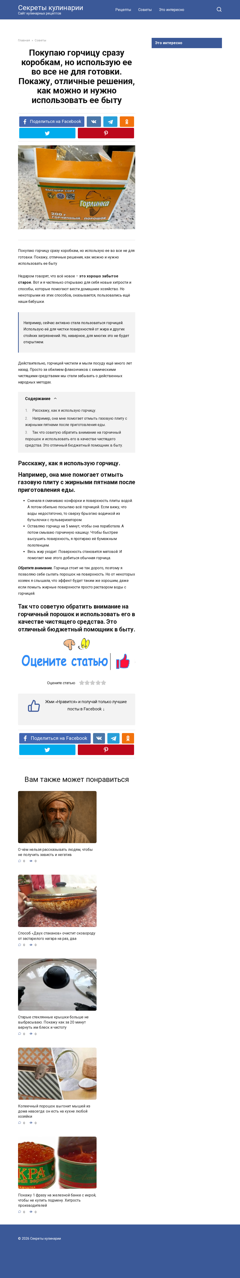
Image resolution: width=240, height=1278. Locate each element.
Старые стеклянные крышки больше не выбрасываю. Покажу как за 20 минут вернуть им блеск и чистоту (53, 1022)
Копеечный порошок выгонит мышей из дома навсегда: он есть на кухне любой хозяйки (54, 1111)
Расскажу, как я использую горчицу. (64, 410)
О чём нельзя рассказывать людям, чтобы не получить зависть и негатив (55, 852)
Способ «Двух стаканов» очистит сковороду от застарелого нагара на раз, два (56, 936)
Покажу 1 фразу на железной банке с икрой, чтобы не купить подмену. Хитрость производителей (57, 1200)
